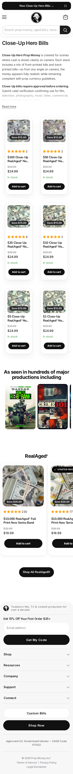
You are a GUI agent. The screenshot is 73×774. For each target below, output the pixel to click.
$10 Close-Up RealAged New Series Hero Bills (54, 245)
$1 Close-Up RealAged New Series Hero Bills (54, 319)
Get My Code (36, 640)
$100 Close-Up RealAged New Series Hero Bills (19, 159)
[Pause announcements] (65, 5)
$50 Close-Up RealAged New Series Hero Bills (54, 159)
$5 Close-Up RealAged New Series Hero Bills (19, 319)
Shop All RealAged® (36, 572)
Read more (9, 106)
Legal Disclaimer (36, 767)
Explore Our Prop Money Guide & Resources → (36, 6)
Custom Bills (36, 713)
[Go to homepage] (6, 608)
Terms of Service (26, 762)
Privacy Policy (48, 762)
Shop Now (36, 725)
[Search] (65, 30)
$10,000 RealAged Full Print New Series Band (19, 521)
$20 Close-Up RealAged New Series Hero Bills (19, 245)
